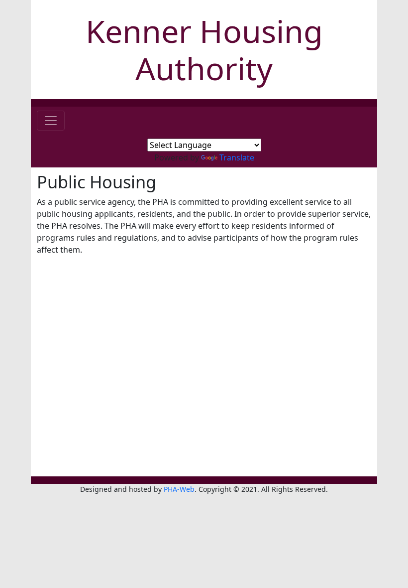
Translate (236, 157)
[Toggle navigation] (51, 121)
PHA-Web (179, 489)
